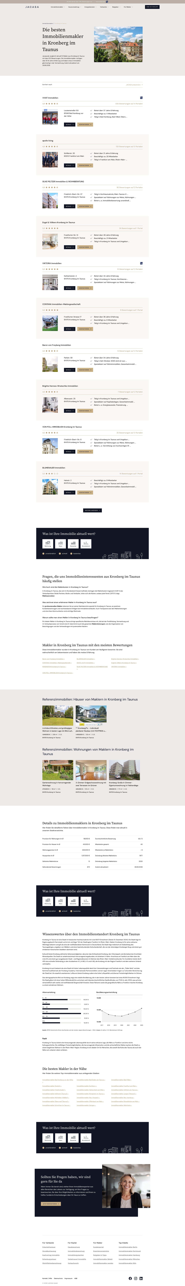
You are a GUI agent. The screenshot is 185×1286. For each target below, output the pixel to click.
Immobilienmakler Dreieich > (52, 1086)
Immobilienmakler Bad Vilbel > (121, 1080)
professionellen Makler (53, 606)
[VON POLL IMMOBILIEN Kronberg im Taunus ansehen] (92, 440)
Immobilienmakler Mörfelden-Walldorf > (55, 1098)
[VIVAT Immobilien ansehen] (92, 112)
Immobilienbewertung (76, 1251)
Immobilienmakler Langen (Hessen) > (123, 1094)
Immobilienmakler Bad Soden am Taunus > (91, 1080)
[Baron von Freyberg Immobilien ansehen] (92, 359)
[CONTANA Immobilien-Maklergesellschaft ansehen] (92, 318)
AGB (75, 1278)
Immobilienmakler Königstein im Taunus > (91, 1094)
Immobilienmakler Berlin (128, 1247)
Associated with (100, 1)
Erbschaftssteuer (48, 1247)
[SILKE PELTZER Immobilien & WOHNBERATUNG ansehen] (92, 195)
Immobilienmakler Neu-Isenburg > (122, 1098)
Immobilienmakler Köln (127, 1263)
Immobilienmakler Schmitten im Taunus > (56, 1105)
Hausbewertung (74, 1247)
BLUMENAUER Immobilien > (86, 659)
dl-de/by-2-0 (105, 1030)
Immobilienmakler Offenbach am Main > (90, 1101)
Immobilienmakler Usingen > (86, 1105)
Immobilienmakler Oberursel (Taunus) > (55, 1101)
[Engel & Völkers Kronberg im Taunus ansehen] (92, 236)
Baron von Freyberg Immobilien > (53, 659)
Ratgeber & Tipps (99, 1255)
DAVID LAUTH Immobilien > (86, 663)
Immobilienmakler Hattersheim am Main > (91, 1090)
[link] (57, 730)
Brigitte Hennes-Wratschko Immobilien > (125, 659)
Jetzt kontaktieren (50, 1204)
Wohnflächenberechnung (51, 1263)
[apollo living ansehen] (92, 154)
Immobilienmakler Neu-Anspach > (88, 1098)
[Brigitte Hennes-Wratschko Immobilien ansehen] (92, 400)
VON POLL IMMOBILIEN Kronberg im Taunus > (57, 673)
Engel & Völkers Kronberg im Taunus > (124, 663)
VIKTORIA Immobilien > (119, 667)
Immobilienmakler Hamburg (129, 1255)
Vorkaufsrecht (73, 1263)
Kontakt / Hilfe (47, 1278)
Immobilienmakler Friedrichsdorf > (54, 1090)
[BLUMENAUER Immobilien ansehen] (92, 481)
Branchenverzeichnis (101, 1251)
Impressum (68, 1278)
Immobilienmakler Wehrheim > (121, 1105)
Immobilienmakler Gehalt (103, 1259)
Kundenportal (98, 1247)
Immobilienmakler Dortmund (130, 1251)
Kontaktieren (84, 124)
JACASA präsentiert (133, 85)
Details (68, 124)
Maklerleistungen (98, 624)
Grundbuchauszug (49, 1251)
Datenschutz (58, 1278)
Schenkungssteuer (49, 1259)
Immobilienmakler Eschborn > (87, 1086)
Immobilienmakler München (129, 1259)
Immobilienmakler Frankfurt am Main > (124, 1086)
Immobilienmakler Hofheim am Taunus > (124, 1090)
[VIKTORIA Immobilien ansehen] (92, 277)
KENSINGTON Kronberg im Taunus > (54, 667)
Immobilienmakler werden (103, 1263)
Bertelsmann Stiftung (116, 1030)
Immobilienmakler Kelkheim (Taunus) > (55, 1094)
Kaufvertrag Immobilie (51, 1255)
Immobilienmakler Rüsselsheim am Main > (125, 1101)
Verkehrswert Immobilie (77, 1259)
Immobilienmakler (47, 23)
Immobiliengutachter (76, 1255)
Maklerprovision (48, 596)
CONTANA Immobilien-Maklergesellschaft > (57, 663)
